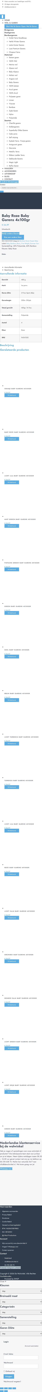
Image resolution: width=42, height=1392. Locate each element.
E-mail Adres (8, 1354)
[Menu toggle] (2, 16)
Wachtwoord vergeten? (12, 1381)
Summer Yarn (34, 243)
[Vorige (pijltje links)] (2, 1391)
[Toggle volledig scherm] (6, 1388)
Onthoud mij (10, 1371)
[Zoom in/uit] (2, 1388)
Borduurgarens (10, 35)
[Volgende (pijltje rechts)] (6, 1391)
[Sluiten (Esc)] (14, 1388)
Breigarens (9, 30)
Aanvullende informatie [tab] (13, 267)
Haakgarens (9, 32)
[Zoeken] (2, 191)
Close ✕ (3, 1281)
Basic (18, 243)
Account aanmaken (31, 1346)
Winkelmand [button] (12, 395)
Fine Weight (25, 243)
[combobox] (21, 188)
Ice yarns (24, 285)
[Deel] (10, 1388)
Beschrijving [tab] (8, 270)
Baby (8, 243)
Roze (23, 330)
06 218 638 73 (6, 1161)
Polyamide (24, 315)
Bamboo (13, 243)
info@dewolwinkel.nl (7, 1164)
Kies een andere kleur (13, 237)
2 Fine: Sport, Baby (27, 293)
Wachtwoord (8, 1362)
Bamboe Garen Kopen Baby (29, 241)
